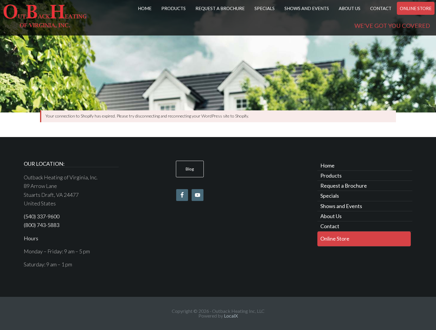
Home (327, 165)
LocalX (231, 315)
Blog (190, 168)
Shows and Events (341, 206)
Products (331, 175)
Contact (329, 226)
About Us (331, 216)
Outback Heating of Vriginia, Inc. (45, 17)
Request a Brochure (343, 185)
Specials (329, 195)
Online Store (334, 238)
